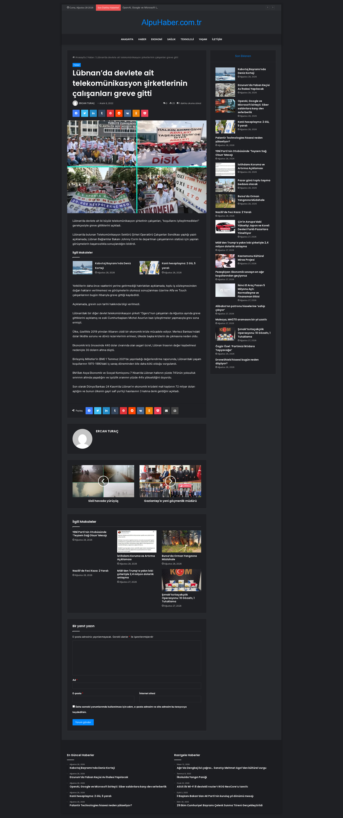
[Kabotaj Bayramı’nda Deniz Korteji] (82, 267)
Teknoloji (187, 39)
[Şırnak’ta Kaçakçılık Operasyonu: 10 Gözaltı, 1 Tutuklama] (181, 580)
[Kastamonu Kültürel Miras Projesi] (225, 261)
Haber (142, 39)
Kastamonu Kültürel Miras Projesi (251, 258)
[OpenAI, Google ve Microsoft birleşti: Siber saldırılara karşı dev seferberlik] (225, 106)
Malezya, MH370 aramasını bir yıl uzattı (241, 319)
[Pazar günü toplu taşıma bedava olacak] (225, 185)
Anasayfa (127, 39)
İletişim (217, 39)
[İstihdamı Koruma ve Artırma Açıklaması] (136, 541)
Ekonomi (156, 39)
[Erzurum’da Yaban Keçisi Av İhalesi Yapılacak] (225, 90)
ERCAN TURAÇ (87, 103)
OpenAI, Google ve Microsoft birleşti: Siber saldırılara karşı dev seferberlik (164, 7)
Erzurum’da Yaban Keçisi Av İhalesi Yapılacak (254, 87)
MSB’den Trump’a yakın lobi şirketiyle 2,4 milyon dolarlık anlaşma (135, 574)
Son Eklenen (243, 56)
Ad (75, 679)
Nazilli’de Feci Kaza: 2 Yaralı (90, 571)
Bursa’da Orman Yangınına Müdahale (179, 557)
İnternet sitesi (147, 693)
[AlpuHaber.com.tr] (171, 22)
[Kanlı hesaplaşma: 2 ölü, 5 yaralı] (149, 267)
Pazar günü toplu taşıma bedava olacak (254, 182)
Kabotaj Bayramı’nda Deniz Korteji (252, 71)
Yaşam (203, 39)
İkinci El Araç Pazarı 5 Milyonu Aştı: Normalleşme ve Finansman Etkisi (251, 290)
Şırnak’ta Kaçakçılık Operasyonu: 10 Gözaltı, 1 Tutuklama (178, 598)
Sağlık (171, 39)
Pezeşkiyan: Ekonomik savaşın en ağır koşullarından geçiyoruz (239, 273)
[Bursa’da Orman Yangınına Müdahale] (181, 541)
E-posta (78, 693)
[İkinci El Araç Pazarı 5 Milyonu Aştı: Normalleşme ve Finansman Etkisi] (225, 290)
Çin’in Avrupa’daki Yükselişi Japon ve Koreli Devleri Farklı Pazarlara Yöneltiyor (253, 227)
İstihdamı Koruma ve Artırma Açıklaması (136, 557)
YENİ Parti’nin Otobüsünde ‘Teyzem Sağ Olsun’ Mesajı (90, 533)
